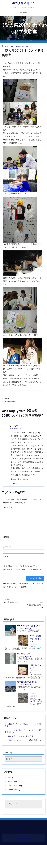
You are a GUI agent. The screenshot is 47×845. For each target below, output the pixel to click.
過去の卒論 (35, 827)
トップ (9, 827)
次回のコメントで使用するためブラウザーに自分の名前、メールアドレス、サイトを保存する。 (23, 569)
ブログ (16, 827)
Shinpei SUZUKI (22, 46)
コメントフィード (15, 786)
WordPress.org (14, 790)
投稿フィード (13, 782)
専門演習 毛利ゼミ (23, 3)
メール (7, 547)
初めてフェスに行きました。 (27, 682)
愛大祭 (7, 401)
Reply (14, 483)
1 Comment (28, 628)
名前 (6, 537)
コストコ (33, 693)
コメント (8, 507)
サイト (6, 556)
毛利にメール (12, 804)
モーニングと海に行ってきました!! (35, 639)
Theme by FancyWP (23, 838)
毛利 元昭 (20, 830)
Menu (25, 12)
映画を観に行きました (17, 740)
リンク (28, 830)
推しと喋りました (23, 653)
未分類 (7, 398)
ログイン (11, 778)
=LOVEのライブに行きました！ (28, 626)
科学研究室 (12, 401)
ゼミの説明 (25, 827)
